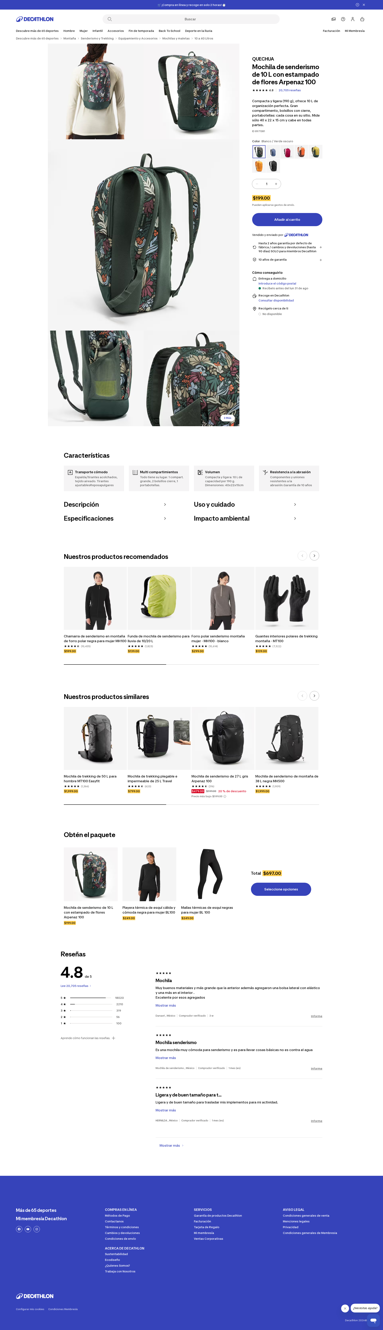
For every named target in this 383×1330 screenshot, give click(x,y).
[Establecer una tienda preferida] (333, 19)
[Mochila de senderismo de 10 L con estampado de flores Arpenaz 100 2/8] (96, 91)
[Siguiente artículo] (314, 555)
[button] (224, 796)
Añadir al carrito (287, 220)
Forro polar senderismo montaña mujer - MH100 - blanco (218, 638)
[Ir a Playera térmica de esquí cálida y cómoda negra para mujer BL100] (149, 874)
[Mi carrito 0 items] (362, 19)
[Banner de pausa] (357, 5)
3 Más (227, 417)
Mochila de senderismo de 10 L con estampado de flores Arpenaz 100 (88, 912)
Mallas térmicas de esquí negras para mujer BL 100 (207, 910)
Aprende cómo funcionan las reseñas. (85, 1038)
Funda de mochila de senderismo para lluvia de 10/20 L (159, 638)
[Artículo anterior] (302, 555)
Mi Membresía (355, 30)
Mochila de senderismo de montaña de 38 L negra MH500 (286, 778)
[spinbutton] (266, 184)
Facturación (331, 30)
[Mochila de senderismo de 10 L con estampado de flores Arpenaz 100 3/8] (143, 235)
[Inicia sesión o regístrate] (352, 19)
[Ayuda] (343, 19)
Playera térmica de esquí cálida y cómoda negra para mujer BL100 (148, 910)
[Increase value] (276, 184)
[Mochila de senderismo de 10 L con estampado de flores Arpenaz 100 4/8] (96, 378)
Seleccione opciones (281, 889)
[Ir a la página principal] (34, 19)
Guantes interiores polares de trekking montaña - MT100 (286, 638)
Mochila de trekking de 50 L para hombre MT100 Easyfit (90, 778)
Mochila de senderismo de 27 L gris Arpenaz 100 (220, 778)
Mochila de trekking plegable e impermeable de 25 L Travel (152, 778)
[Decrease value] (257, 184)
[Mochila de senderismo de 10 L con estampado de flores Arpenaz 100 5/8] (191, 378)
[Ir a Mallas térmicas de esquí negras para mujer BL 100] (208, 874)
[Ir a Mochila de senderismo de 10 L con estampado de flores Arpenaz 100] (91, 874)
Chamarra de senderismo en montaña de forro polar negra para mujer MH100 (95, 638)
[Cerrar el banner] (364, 5)
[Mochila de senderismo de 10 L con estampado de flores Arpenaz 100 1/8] (191, 91)
